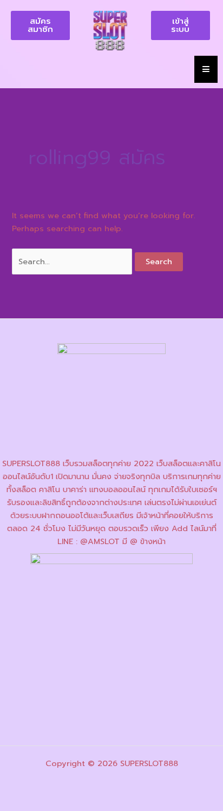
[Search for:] (73, 261)
